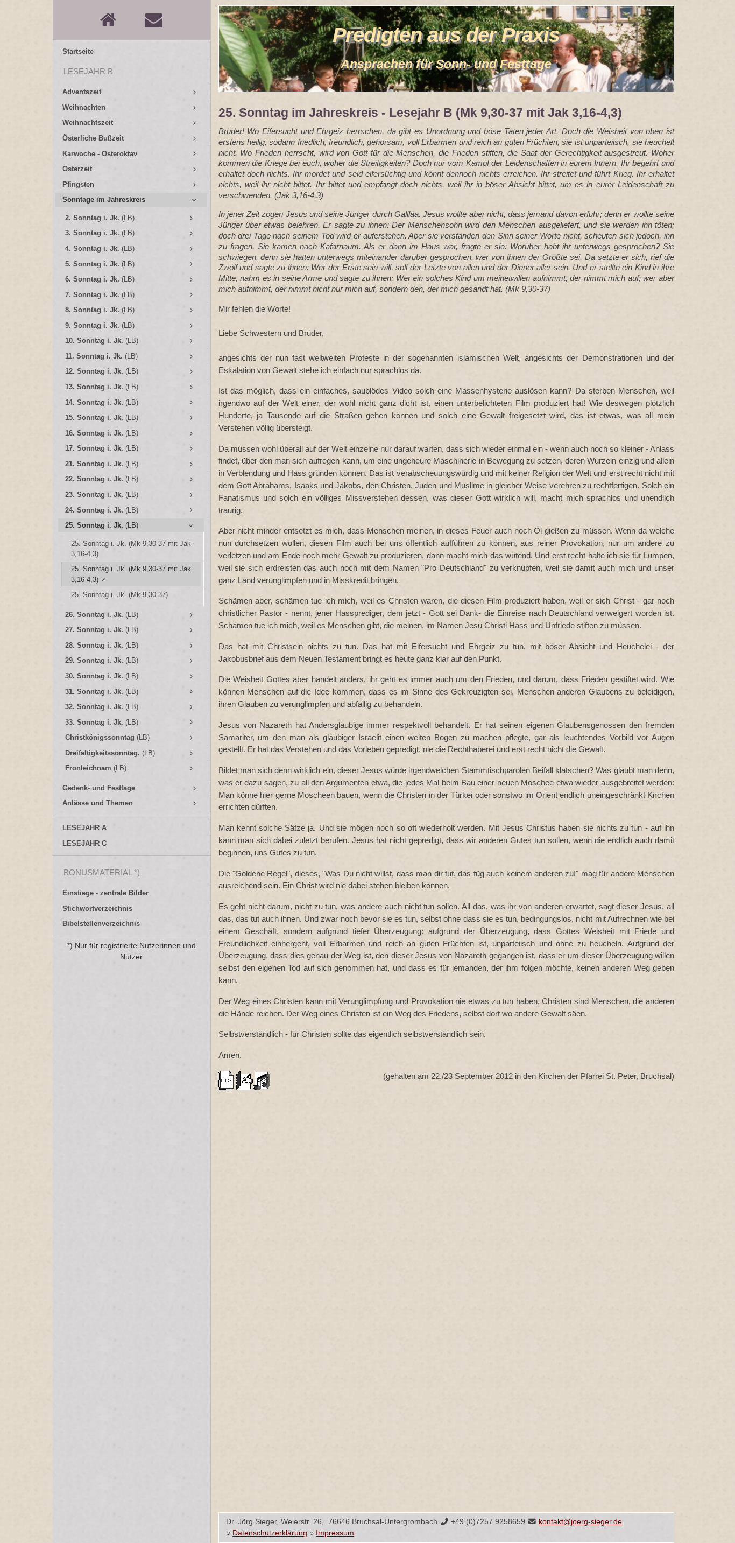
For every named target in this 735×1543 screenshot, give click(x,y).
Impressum (335, 1533)
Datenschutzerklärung (269, 1533)
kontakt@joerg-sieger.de (580, 1522)
